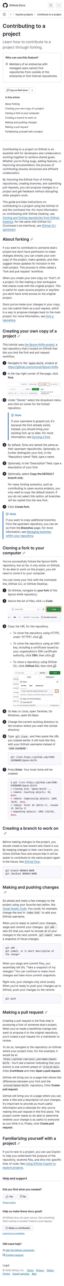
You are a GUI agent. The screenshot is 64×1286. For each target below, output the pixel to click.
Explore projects (24, 14)
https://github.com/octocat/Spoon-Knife (33, 367)
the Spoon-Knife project (39, 344)
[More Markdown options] (32, 90)
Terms (30, 1270)
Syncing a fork (41, 437)
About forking (16, 239)
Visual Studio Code (14, 908)
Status (50, 1270)
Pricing (6, 1273)
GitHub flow (32, 861)
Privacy (40, 1270)
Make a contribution (19, 1228)
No (24, 1196)
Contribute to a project (49, 14)
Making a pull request (23, 1012)
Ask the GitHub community (20, 1250)
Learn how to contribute (13, 1233)
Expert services (21, 1273)
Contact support (14, 1255)
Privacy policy (9, 1202)
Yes (11, 1196)
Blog (34, 1273)
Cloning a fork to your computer (23, 550)
